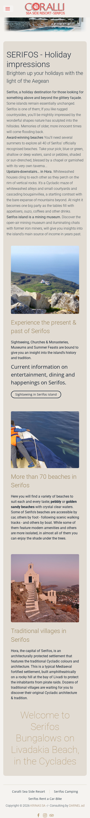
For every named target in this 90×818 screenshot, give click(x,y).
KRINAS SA (37, 805)
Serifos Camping (66, 791)
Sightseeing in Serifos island (36, 394)
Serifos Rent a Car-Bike (45, 799)
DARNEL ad (77, 805)
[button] (8, 8)
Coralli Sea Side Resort (28, 791)
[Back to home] (45, 8)
